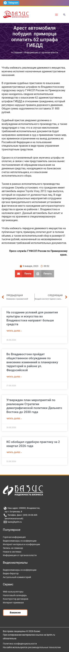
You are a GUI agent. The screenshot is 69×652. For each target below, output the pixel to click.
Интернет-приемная (13, 602)
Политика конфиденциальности (20, 643)
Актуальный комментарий (17, 577)
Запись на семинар (13, 548)
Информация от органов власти (41, 52)
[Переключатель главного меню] (56, 14)
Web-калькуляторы (13, 591)
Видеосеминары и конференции (19, 540)
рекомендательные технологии (44, 647)
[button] (64, 15)
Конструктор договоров (15, 599)
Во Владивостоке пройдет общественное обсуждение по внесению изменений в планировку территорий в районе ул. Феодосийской (32, 362)
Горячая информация (14, 537)
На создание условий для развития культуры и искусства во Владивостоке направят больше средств (32, 318)
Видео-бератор (11, 573)
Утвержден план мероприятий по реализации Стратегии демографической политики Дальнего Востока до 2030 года (34, 406)
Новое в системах (12, 551)
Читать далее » (14, 331)
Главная (17, 52)
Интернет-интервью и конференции (21, 544)
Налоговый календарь (15, 595)
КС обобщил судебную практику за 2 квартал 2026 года (33, 444)
